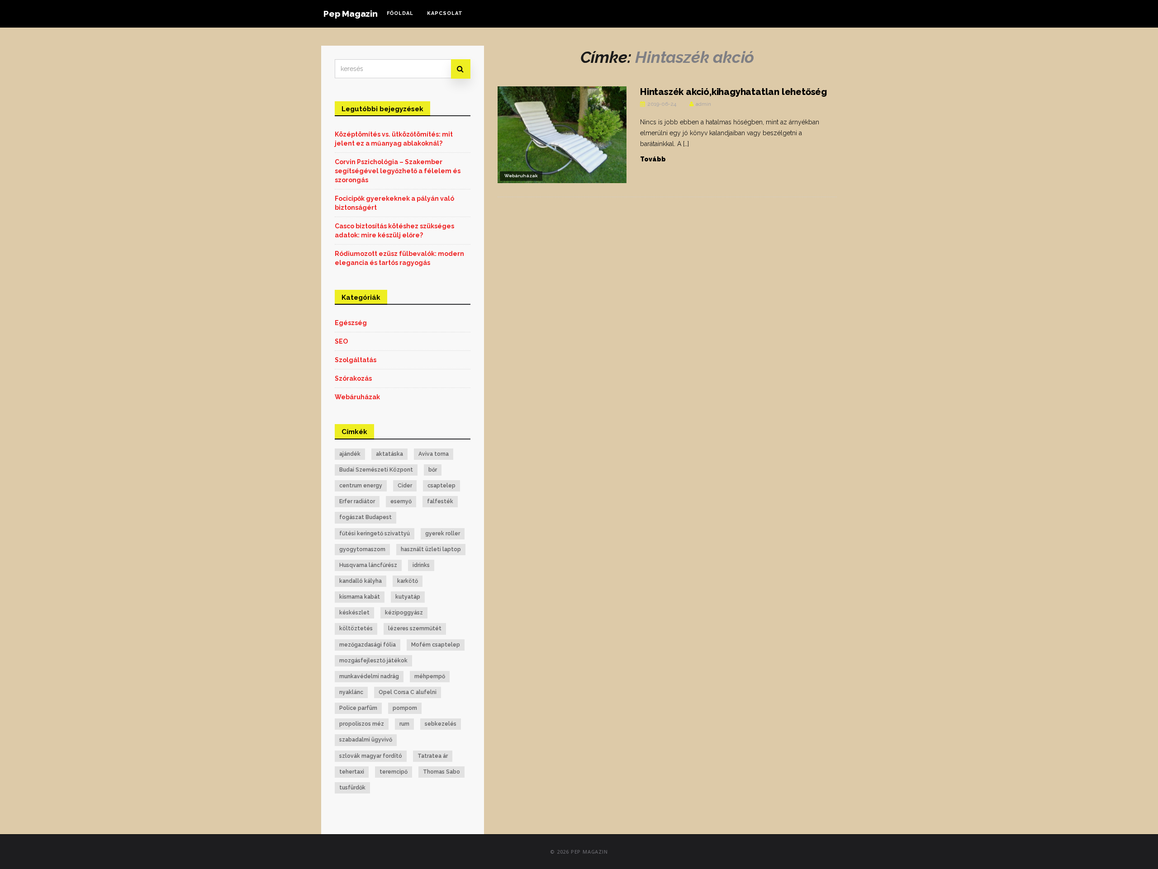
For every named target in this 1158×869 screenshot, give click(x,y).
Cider (405, 485)
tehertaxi (351, 772)
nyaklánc (351, 692)
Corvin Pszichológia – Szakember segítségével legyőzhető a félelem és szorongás (397, 171)
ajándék (350, 454)
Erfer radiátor (357, 501)
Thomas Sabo (441, 772)
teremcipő (394, 772)
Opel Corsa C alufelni (408, 692)
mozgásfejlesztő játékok (373, 660)
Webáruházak (521, 175)
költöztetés (356, 628)
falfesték (440, 501)
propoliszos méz (361, 724)
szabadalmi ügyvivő (365, 740)
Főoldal (400, 13)
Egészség (351, 322)
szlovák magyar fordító (370, 756)
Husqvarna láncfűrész (368, 565)
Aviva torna (433, 454)
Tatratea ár (433, 756)
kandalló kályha (360, 581)
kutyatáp (407, 597)
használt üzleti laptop (431, 549)
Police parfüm (358, 708)
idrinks (421, 565)
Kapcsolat (445, 13)
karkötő (407, 581)
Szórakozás (353, 378)
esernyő (401, 501)
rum (404, 724)
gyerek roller (442, 533)
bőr (432, 470)
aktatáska (389, 454)
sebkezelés (440, 724)
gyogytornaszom (362, 549)
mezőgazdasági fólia (367, 645)
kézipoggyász (404, 612)
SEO (341, 341)
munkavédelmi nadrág (369, 676)
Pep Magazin (350, 14)
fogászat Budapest (365, 517)
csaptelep (441, 485)
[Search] (460, 69)
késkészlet (354, 612)
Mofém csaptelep (435, 645)
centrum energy (360, 485)
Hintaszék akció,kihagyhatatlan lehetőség (733, 91)
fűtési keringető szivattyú (374, 533)
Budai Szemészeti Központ (376, 470)
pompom (405, 708)
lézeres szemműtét (414, 628)
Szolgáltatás (355, 360)
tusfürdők (352, 787)
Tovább (653, 159)
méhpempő (429, 676)
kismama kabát (359, 597)
